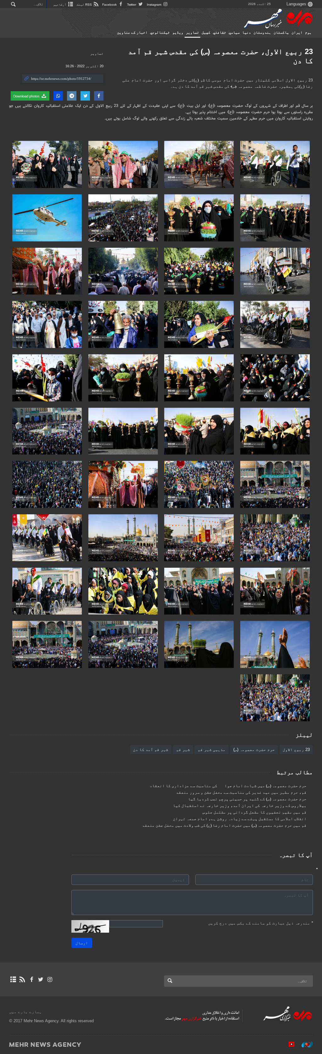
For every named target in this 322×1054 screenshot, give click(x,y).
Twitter (132, 4)
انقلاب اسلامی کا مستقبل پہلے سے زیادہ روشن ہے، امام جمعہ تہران (240, 819)
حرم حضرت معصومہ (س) (254, 749)
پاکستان (281, 32)
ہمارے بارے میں (25, 1011)
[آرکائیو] (13, 979)
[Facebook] (31, 979)
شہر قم (183, 749)
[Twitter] (41, 979)
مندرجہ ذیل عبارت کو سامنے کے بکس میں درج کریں (260, 923)
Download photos (27, 96)
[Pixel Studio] (288, 1044)
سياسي (234, 32)
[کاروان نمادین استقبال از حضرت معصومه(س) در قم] (275, 164)
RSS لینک (85, 4)
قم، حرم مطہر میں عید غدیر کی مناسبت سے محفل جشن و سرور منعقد (241, 792)
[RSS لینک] (22, 979)
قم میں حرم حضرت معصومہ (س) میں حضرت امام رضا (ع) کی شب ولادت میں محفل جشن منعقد (224, 825)
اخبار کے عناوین (132, 32)
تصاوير (192, 32)
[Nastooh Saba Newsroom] (304, 1044)
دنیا (246, 32)
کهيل (206, 32)
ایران (297, 32)
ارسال (81, 943)
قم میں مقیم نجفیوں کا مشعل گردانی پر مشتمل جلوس (255, 812)
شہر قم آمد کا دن (150, 749)
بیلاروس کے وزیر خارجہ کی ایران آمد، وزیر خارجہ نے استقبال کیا (240, 805)
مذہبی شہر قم (211, 749)
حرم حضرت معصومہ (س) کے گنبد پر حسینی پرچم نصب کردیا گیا (247, 799)
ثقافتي (219, 32)
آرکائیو (60, 4)
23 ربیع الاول (296, 749)
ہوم (308, 32)
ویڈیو (177, 32)
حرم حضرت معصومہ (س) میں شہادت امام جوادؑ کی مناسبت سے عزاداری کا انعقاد (228, 786)
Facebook (110, 4)
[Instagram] (50, 979)
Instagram (154, 4)
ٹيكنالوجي (160, 32)
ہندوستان (262, 32)
